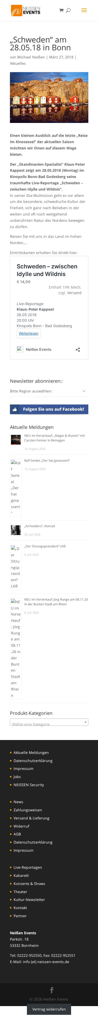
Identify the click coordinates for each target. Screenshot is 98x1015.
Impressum (23, 768)
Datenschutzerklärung (33, 760)
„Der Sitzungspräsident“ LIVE (45, 546)
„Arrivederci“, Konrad (39, 526)
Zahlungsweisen (28, 809)
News (18, 801)
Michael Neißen (31, 57)
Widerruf (21, 826)
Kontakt (20, 907)
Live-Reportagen (28, 867)
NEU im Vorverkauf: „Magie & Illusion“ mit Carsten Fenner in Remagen (54, 437)
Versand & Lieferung (31, 818)
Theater (20, 891)
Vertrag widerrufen (49, 1009)
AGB (17, 834)
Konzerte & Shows (29, 883)
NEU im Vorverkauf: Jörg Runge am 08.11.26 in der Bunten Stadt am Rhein (56, 601)
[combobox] (49, 722)
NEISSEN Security (29, 784)
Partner (20, 915)
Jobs (17, 776)
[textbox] (49, 724)
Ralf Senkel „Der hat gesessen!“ (47, 460)
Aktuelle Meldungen (31, 752)
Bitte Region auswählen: (31, 390)
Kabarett (21, 875)
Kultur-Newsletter (29, 899)
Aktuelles (18, 63)
